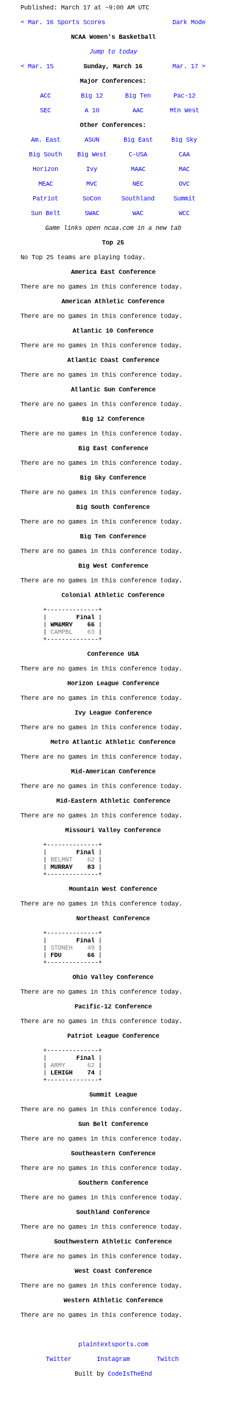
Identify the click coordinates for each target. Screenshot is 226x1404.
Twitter (58, 1359)
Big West (92, 154)
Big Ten (138, 96)
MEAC (45, 184)
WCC (184, 213)
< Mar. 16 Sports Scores (62, 22)
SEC (45, 110)
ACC (45, 96)
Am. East (45, 140)
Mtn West (184, 110)
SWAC (92, 213)
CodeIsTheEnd (130, 1374)
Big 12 (92, 96)
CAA (184, 154)
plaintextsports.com (113, 1344)
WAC (137, 213)
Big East (138, 140)
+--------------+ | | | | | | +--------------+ (72, 625)
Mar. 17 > (189, 66)
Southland (138, 199)
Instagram (113, 1359)
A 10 (92, 110)
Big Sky (184, 140)
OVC (184, 184)
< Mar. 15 (37, 66)
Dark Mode (187, 22)
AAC (137, 110)
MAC (184, 169)
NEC (137, 184)
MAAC (138, 169)
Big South (45, 154)
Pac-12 (184, 96)
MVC (91, 184)
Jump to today (113, 52)
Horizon (45, 169)
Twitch (168, 1359)
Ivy (91, 169)
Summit (184, 199)
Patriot (45, 199)
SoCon (92, 199)
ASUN (92, 140)
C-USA (138, 154)
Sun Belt (45, 213)
